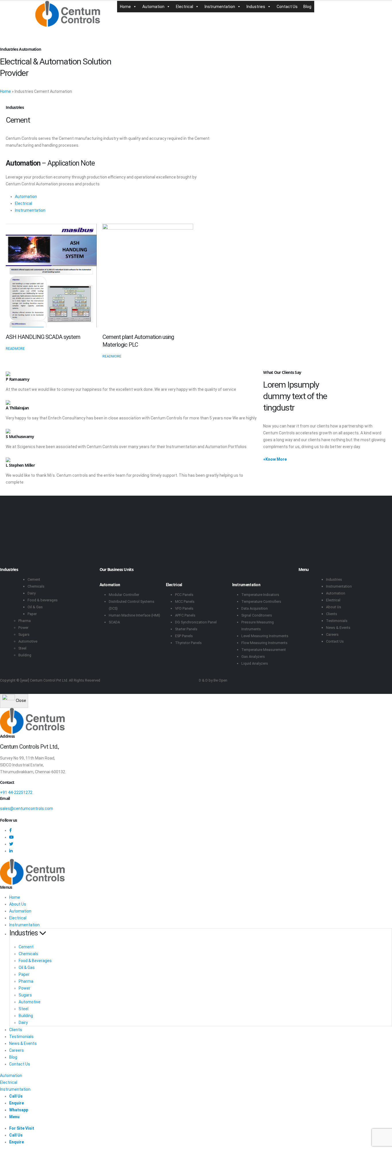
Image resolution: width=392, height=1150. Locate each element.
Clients (331, 614)
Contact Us (287, 6)
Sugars (24, 634)
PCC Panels (184, 594)
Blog (307, 6)
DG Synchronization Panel (196, 622)
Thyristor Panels (188, 643)
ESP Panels (184, 636)
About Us (333, 607)
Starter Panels (186, 629)
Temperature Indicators (260, 594)
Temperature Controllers (261, 601)
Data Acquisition (254, 608)
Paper (32, 614)
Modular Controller (124, 594)
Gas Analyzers (253, 656)
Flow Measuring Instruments (264, 643)
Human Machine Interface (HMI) (134, 615)
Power (23, 627)
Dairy (32, 593)
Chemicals (36, 586)
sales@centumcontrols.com (26, 808)
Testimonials (337, 621)
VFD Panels (184, 608)
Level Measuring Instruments (264, 636)
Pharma (24, 621)
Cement (34, 579)
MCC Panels (185, 601)
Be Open (220, 680)
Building (24, 655)
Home (125, 6)
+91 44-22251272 (16, 792)
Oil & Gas (35, 607)
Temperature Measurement (263, 649)
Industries (256, 6)
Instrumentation (220, 6)
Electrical (184, 6)
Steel (22, 648)
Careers (332, 634)
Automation (153, 6)
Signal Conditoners (256, 615)
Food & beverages (43, 600)
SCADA (114, 622)
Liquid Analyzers (254, 663)
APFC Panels (185, 615)
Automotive (27, 641)
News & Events (338, 627)
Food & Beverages (35, 960)
